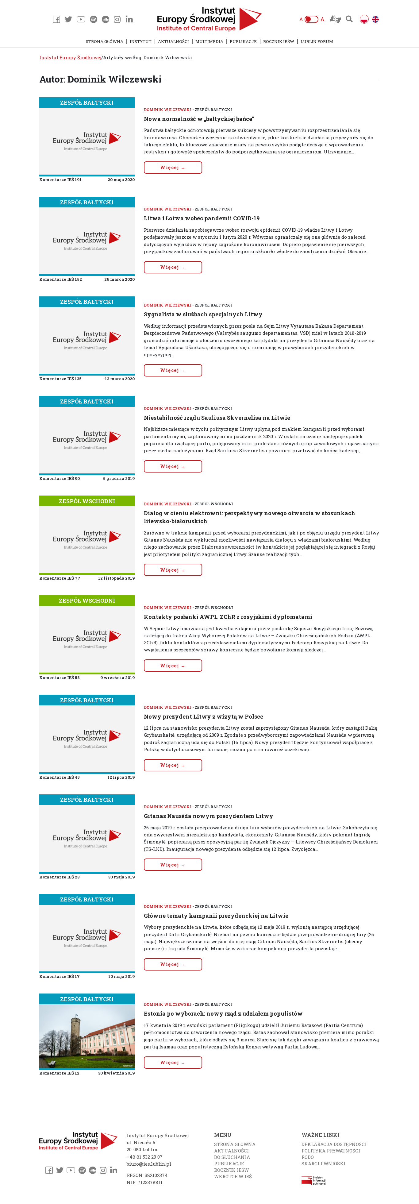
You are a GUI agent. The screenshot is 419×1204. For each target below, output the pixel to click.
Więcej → (173, 167)
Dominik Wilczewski (167, 109)
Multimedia (209, 41)
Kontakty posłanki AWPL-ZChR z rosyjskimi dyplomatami (228, 616)
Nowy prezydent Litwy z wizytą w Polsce (203, 716)
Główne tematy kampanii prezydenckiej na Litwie (216, 915)
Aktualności (173, 41)
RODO (308, 1157)
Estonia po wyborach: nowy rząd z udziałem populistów (223, 1013)
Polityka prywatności (331, 1151)
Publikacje (243, 41)
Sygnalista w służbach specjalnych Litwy (203, 314)
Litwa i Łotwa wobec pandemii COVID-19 (201, 218)
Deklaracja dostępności (334, 1144)
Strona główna (104, 41)
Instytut (141, 41)
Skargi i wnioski (323, 1163)
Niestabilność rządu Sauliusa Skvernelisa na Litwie (217, 417)
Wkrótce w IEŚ (233, 1176)
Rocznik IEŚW (278, 41)
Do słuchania (232, 1157)
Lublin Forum (317, 41)
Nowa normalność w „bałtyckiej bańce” (199, 118)
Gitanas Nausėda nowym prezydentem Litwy (208, 816)
